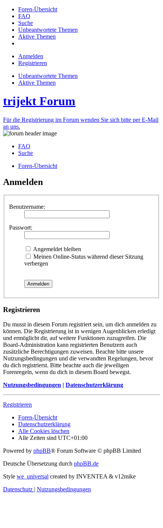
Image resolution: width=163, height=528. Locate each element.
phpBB (42, 450)
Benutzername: (27, 206)
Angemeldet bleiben (56, 249)
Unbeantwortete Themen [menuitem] (48, 76)
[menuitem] (37, 9)
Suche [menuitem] (25, 153)
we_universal (33, 476)
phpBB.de (86, 463)
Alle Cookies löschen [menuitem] (43, 431)
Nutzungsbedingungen (32, 385)
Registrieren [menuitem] (32, 63)
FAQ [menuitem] (24, 146)
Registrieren (17, 404)
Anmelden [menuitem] (30, 56)
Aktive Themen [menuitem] (37, 82)
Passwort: (20, 227)
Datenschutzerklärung (94, 385)
